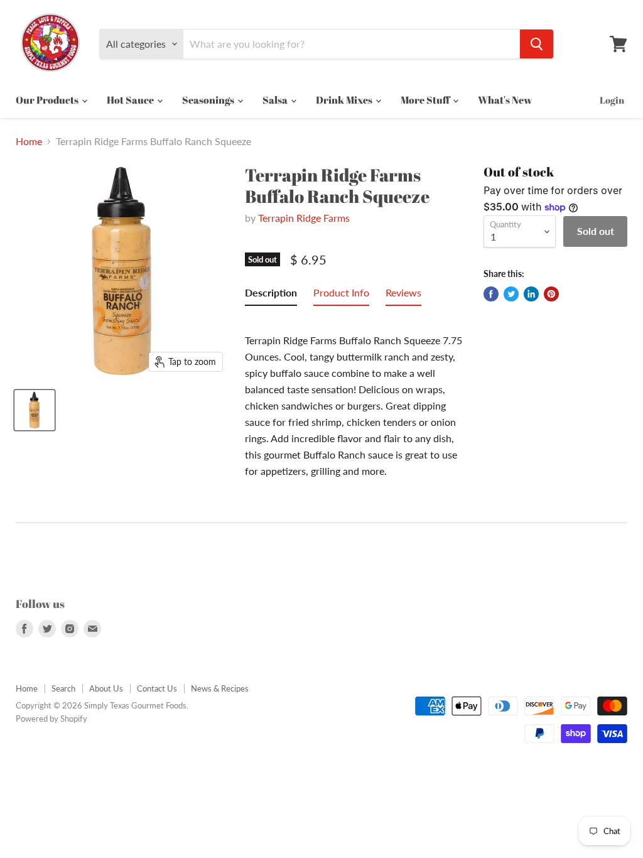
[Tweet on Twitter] (511, 293)
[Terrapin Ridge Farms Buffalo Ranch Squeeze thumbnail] (34, 410)
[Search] (536, 44)
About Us (106, 688)
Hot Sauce (131, 100)
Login (612, 100)
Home (29, 141)
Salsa (275, 100)
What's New (505, 100)
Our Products (48, 100)
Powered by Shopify (51, 719)
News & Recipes (220, 688)
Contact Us (157, 688)
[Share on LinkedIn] (531, 293)
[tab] (271, 295)
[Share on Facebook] (491, 293)
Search (63, 688)
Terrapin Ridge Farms (304, 218)
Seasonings (209, 100)
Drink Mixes (345, 100)
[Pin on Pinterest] (551, 293)
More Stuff (426, 100)
